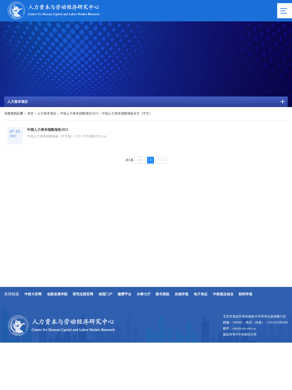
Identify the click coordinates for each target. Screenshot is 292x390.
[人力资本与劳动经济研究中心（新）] (53, 19)
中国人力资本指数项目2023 (79, 113)
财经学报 (245, 294)
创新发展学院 (57, 294)
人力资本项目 (46, 113)
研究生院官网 (83, 294)
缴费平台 (124, 294)
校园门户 (105, 294)
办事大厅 (144, 294)
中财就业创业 (223, 294)
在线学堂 (181, 294)
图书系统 (162, 294)
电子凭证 (201, 294)
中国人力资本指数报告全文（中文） (127, 113)
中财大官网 (33, 294)
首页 (30, 113)
